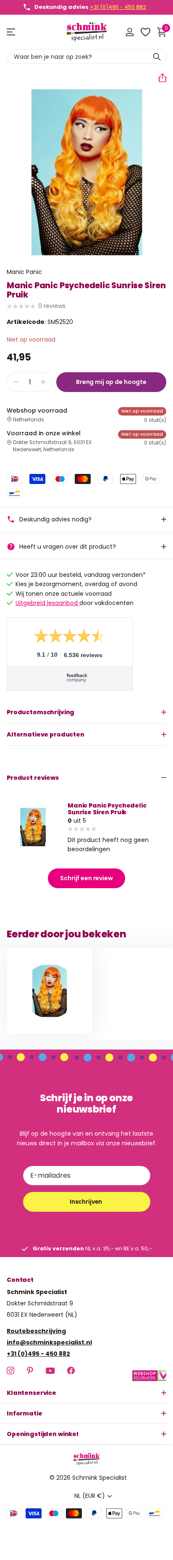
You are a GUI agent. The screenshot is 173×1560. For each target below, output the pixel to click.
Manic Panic (24, 272)
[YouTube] (50, 1371)
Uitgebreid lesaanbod (47, 603)
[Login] (130, 32)
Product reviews (33, 777)
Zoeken (157, 56)
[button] (159, 77)
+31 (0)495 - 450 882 (118, 7)
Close (86, 1393)
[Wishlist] (145, 32)
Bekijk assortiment (11, 32)
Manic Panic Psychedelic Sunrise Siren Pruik (107, 808)
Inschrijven (86, 1201)
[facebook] (71, 1370)
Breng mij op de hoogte (111, 382)
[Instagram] (10, 1370)
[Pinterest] (30, 1370)
